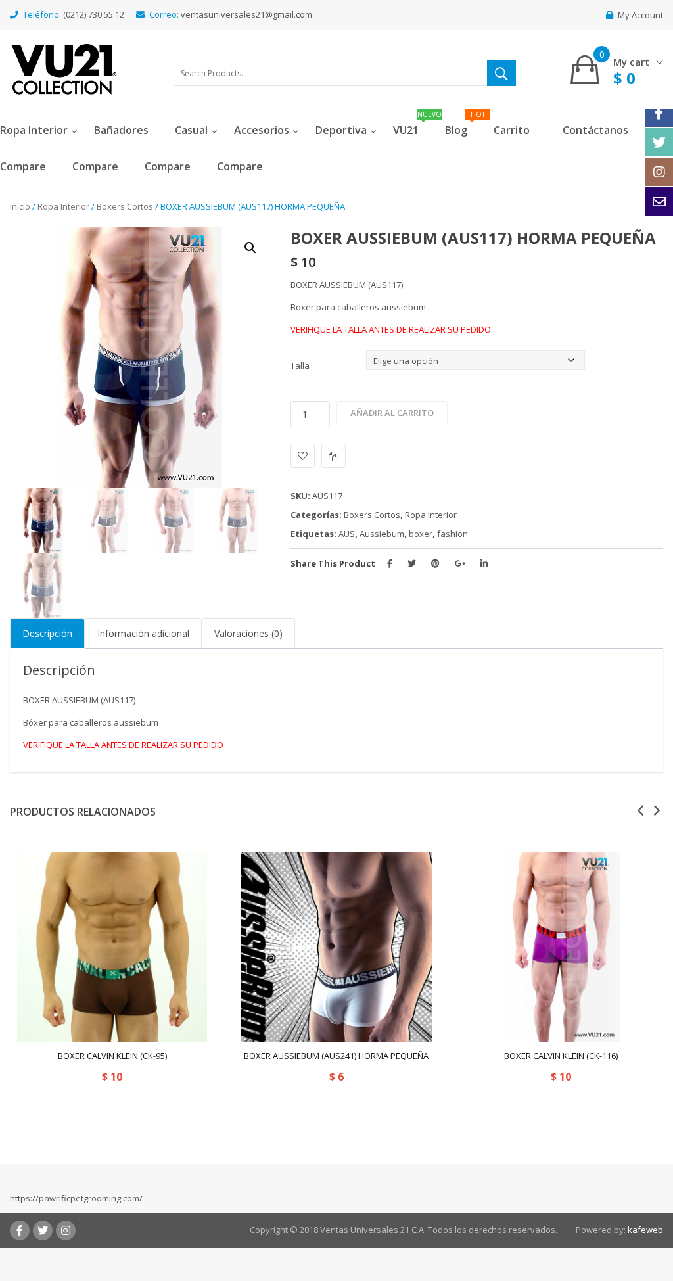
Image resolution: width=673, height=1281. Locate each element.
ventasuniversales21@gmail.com (246, 14)
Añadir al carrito (392, 413)
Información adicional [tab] (143, 633)
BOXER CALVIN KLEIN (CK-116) (561, 1055)
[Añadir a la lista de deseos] (302, 456)
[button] (250, 248)
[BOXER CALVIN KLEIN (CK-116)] (561, 947)
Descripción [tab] (47, 633)
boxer (420, 534)
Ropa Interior (63, 206)
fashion (452, 534)
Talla (300, 365)
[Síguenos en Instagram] (659, 172)
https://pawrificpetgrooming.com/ (76, 1198)
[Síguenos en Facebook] (659, 113)
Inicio (20, 206)
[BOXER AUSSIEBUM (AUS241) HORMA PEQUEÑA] (336, 947)
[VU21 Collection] (64, 68)
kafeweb (645, 1230)
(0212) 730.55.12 (93, 14)
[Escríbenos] (659, 201)
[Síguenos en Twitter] (659, 142)
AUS (346, 534)
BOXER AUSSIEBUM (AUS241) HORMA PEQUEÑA (336, 1055)
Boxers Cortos (125, 206)
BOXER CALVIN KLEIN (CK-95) (112, 1055)
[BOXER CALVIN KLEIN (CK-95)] (112, 947)
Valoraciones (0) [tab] (248, 633)
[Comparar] (333, 456)
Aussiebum (382, 534)
